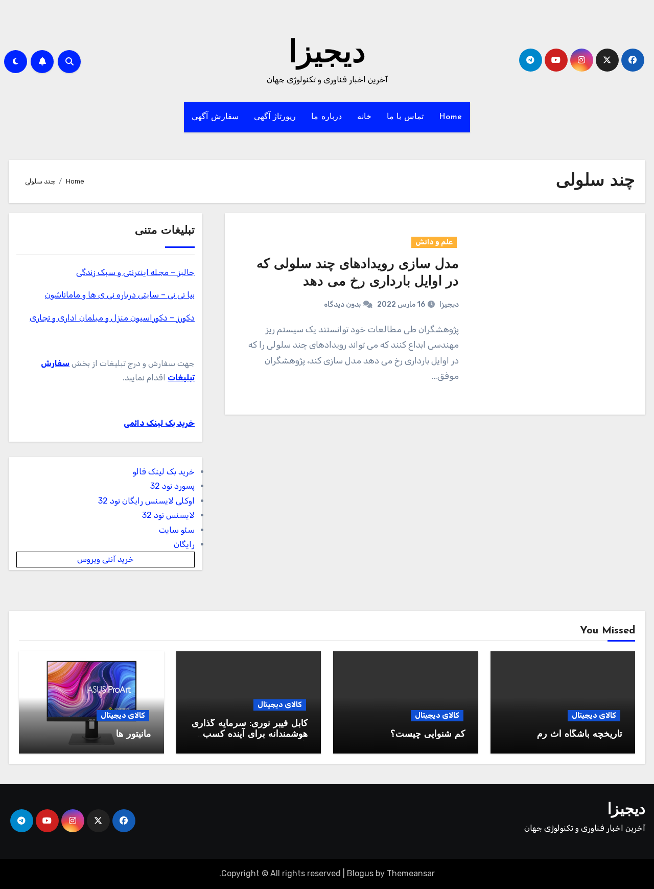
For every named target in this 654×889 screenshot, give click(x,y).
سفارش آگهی (215, 117)
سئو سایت (177, 530)
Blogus (360, 873)
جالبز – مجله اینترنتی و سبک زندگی (135, 272)
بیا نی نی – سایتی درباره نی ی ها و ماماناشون (120, 295)
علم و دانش (434, 242)
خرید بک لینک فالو (164, 471)
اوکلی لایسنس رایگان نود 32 (146, 501)
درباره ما (326, 117)
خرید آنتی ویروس (105, 559)
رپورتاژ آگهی (275, 117)
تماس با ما (405, 117)
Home (450, 117)
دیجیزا (327, 54)
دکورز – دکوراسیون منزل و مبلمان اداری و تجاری (112, 318)
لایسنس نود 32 (168, 515)
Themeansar (411, 873)
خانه (364, 117)
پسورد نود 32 (172, 486)
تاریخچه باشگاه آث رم (579, 734)
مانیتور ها (133, 734)
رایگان (184, 544)
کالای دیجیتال (594, 715)
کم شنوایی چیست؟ (427, 734)
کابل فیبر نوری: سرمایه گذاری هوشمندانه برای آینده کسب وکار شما (250, 734)
